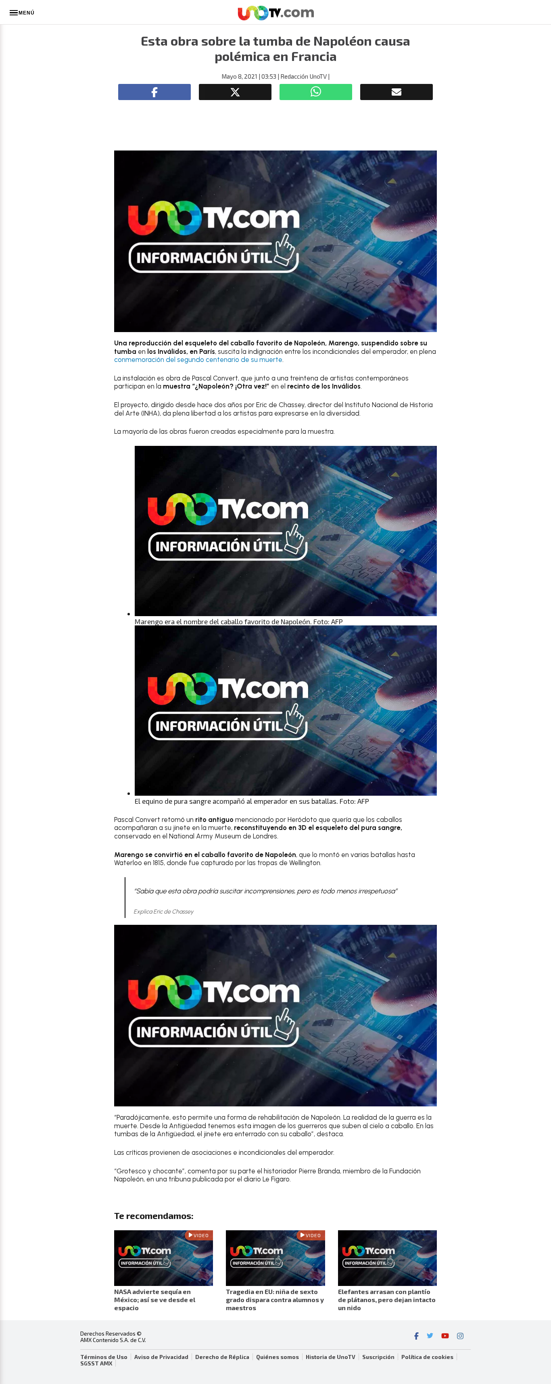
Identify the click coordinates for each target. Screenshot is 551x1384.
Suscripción (378, 1357)
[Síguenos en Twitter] (430, 1336)
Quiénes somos (277, 1357)
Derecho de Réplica (222, 1357)
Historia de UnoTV (330, 1357)
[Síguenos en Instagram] (460, 1336)
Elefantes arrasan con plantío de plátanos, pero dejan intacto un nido (387, 1299)
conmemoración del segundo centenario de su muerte (198, 359)
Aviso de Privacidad (161, 1357)
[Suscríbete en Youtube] (445, 1336)
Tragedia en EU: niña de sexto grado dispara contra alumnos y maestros (275, 1299)
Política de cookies (427, 1357)
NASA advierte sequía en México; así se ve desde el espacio (154, 1299)
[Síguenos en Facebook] (416, 1336)
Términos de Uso (103, 1357)
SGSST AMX (96, 1363)
